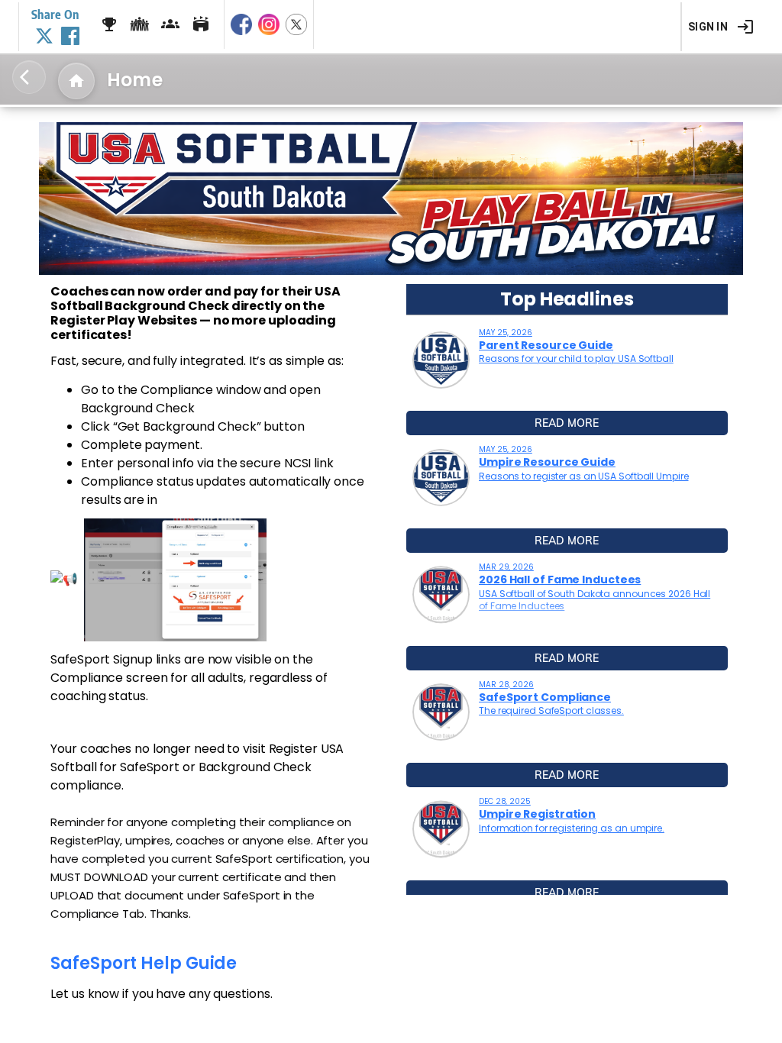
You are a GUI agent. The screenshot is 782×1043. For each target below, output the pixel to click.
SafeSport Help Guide (143, 963)
